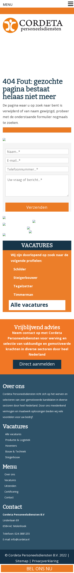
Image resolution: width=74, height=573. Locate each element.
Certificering (11, 491)
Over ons (9, 474)
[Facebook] (56, 10)
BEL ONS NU (38, 568)
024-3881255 (22, 533)
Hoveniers (11, 445)
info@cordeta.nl (20, 539)
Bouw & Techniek (15, 451)
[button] (70, 4)
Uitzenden (10, 486)
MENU (8, 4)
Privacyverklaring (45, 561)
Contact (9, 497)
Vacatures (10, 480)
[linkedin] (69, 10)
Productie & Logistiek (17, 440)
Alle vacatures (29, 304)
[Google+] (62, 10)
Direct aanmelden (37, 364)
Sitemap (21, 561)
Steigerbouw (12, 457)
